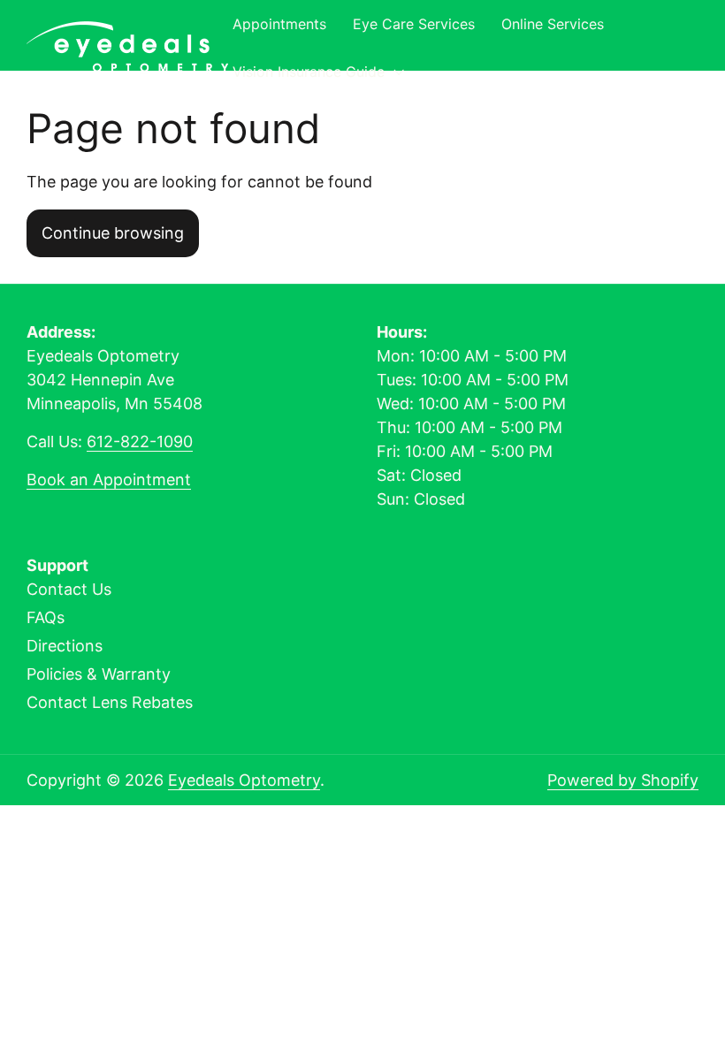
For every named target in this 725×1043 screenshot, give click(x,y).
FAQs (46, 617)
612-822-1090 (140, 441)
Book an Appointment (109, 479)
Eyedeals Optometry (244, 780)
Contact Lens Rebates (110, 702)
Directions (65, 645)
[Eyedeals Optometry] (127, 47)
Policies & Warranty (99, 674)
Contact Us (69, 589)
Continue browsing (113, 233)
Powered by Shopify (622, 780)
